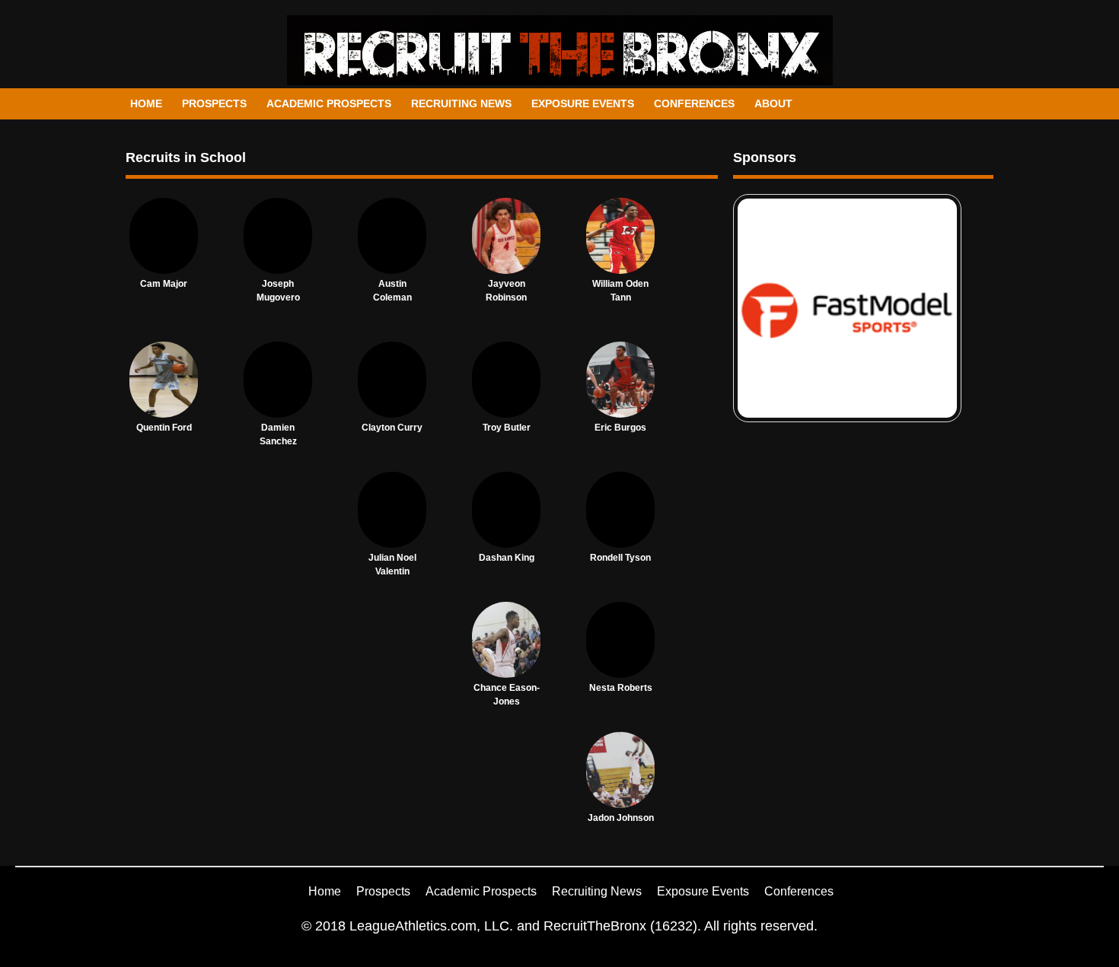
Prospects (214, 103)
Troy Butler (507, 427)
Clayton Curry (392, 427)
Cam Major (163, 283)
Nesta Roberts (620, 687)
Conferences (694, 103)
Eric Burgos (620, 427)
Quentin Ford (164, 427)
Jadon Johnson (621, 818)
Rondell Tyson (620, 557)
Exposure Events (582, 103)
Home (146, 103)
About (773, 103)
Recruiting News (461, 103)
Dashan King (506, 557)
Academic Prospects (328, 103)
